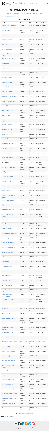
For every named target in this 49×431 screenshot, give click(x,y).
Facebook (11, 416)
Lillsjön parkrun (6, 205)
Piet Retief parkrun (7, 266)
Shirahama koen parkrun (8, 299)
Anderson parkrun (6, 35)
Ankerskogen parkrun (7, 39)
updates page (12, 16)
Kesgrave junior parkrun (8, 379)
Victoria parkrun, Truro (8, 332)
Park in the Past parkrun (8, 256)
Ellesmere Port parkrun (8, 138)
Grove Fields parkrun (7, 157)
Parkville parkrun (6, 261)
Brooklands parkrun (7, 72)
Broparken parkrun (7, 77)
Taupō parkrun (5, 308)
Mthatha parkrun (6, 228)
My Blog (32, 4)
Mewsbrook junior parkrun (9, 389)
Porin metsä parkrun (7, 275)
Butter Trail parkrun (7, 91)
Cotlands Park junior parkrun (9, 356)
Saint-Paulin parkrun (7, 285)
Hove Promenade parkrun (8, 167)
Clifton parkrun (6, 115)
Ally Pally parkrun (6, 30)
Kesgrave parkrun (6, 181)
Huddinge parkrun (6, 172)
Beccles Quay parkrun (7, 58)
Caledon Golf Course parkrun (9, 96)
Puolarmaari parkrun (7, 280)
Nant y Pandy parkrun (7, 238)
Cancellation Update (27, 413)
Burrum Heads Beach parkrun (9, 87)
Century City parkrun (7, 105)
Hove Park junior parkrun (8, 370)
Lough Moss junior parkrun (9, 384)
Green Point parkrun (7, 153)
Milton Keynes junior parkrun (9, 393)
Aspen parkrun (5, 44)
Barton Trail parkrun (7, 49)
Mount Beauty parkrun (8, 223)
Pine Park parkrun (6, 271)
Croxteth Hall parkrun (7, 124)
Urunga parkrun (6, 313)
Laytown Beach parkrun (8, 200)
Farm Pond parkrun (7, 148)
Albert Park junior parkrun (8, 351)
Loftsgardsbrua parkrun (8, 209)
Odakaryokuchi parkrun (8, 242)
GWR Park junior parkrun (8, 360)
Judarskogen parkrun (7, 176)
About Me (45, 4)
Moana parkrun (6, 219)
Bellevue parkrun (6, 63)
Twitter (6, 416)
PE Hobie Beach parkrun (8, 247)
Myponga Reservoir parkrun (9, 233)
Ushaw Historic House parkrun (10, 318)
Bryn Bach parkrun (7, 82)
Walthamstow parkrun (7, 337)
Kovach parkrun (6, 190)
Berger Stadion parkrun (8, 68)
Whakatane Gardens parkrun (9, 341)
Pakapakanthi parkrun (7, 252)
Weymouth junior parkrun (8, 407)
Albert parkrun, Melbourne (9, 25)
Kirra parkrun (5, 186)
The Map (38, 4)
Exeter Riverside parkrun (8, 143)
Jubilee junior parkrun (7, 374)
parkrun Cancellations (15, 2)
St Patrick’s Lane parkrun (8, 304)
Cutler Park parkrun (7, 129)
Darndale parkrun (6, 134)
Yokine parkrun (6, 346)
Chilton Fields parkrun (7, 110)
